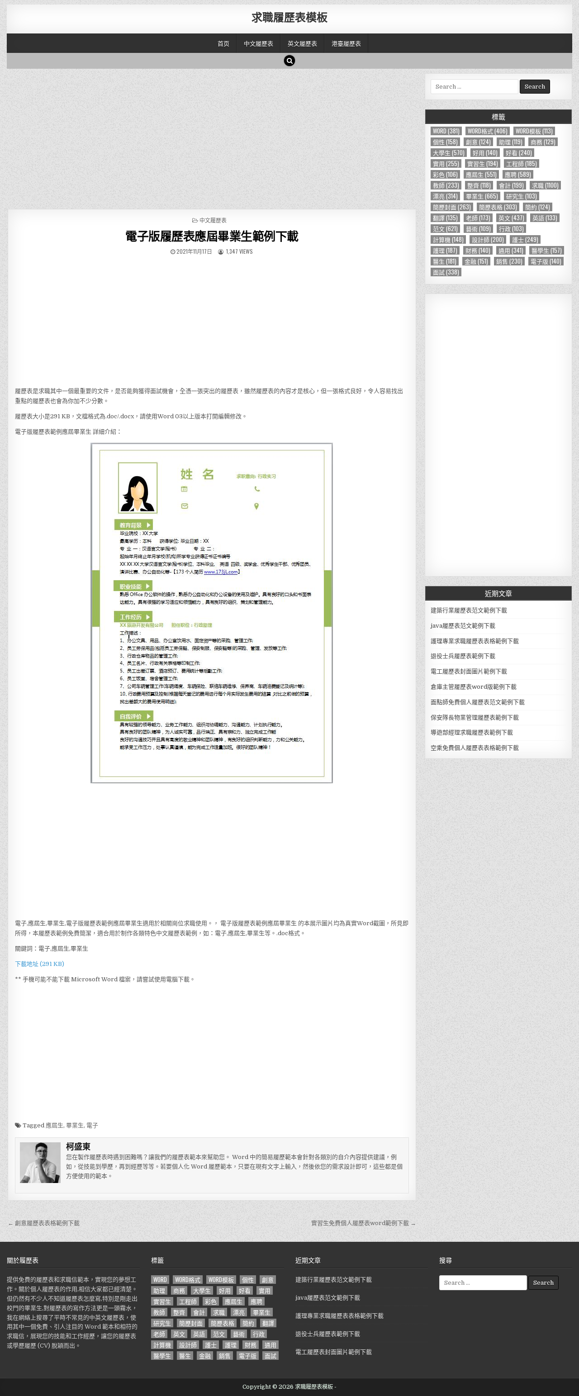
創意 (478, 141)
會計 (511, 185)
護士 (525, 239)
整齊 (479, 185)
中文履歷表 (258, 42)
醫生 (444, 261)
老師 (478, 217)
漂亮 (445, 196)
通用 (510, 250)
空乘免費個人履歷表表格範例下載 (475, 747)
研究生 (521, 196)
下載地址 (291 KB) (39, 964)
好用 (485, 152)
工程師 (521, 163)
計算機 (448, 239)
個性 (445, 141)
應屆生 (54, 1125)
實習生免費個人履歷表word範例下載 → (363, 1223)
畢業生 (75, 1125)
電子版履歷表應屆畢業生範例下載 (212, 236)
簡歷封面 (452, 207)
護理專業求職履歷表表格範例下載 (475, 641)
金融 (476, 261)
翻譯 (445, 217)
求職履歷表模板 (289, 16)
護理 (445, 250)
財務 (477, 250)
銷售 (509, 261)
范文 (445, 228)
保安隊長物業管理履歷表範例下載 (475, 717)
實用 (446, 163)
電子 (92, 1125)
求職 (545, 185)
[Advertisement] (212, 136)
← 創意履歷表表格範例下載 (44, 1223)
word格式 (488, 131)
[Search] (289, 60)
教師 (446, 185)
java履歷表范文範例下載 (463, 625)
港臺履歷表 (346, 42)
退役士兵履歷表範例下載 (463, 656)
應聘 (518, 174)
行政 (511, 228)
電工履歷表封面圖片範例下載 (469, 671)
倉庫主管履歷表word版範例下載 (474, 686)
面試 (446, 272)
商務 (543, 141)
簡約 (537, 207)
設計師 (488, 239)
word (446, 131)
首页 (223, 42)
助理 (510, 141)
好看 (519, 152)
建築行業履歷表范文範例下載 (469, 610)
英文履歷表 (302, 42)
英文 (511, 217)
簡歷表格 (498, 207)
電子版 (546, 261)
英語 (544, 217)
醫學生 (547, 250)
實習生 (482, 163)
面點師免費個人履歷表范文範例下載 (478, 702)
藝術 (478, 228)
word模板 (534, 131)
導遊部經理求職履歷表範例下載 (472, 732)
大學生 (449, 152)
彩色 (445, 174)
